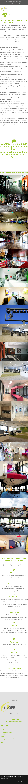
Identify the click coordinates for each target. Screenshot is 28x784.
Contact (3, 736)
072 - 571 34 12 (15, 719)
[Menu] (26, 8)
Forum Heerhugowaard (7, 728)
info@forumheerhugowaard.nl (14, 1)
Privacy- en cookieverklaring (8, 739)
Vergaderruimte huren (6, 732)
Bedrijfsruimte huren (6, 730)
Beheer (3, 734)
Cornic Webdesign (22, 781)
